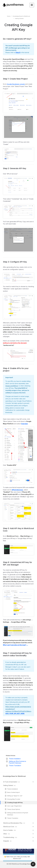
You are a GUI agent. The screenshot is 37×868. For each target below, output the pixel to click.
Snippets (6, 841)
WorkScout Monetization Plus (12, 823)
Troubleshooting (8, 837)
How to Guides (8, 830)
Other (5, 834)
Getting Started (8, 785)
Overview (24, 424)
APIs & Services (17, 490)
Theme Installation (15, 758)
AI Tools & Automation (10, 782)
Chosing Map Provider (13, 799)
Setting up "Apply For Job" (14, 795)
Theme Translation (15, 765)
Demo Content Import (13, 792)
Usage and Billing (11, 386)
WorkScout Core (8, 826)
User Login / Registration (14, 806)
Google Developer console (16, 84)
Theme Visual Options (13, 809)
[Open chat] (33, 864)
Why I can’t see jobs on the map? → (15, 645)
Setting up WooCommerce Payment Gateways (17, 762)
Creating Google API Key (15, 802)
